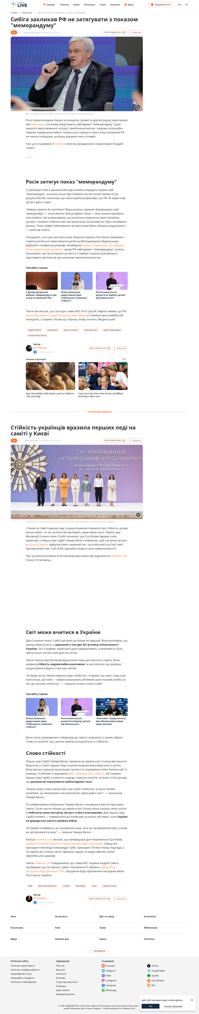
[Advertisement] (75, 166)
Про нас (60, 965)
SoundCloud (157, 980)
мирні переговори (112, 330)
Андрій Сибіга (34, 330)
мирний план (90, 330)
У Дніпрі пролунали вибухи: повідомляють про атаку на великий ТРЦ (41, 295)
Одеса (103, 938)
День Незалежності (48, 886)
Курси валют (63, 990)
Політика (149, 938)
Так (150, 1006)
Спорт (103, 4)
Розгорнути (99, 951)
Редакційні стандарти (22, 977)
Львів (103, 927)
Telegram (111, 970)
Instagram (111, 980)
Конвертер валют (65, 994)
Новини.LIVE (119, 556)
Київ (30, 886)
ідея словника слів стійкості (87, 773)
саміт (94, 886)
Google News (158, 970)
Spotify (155, 975)
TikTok (154, 965)
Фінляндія (80, 886)
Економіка (89, 4)
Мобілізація (150, 927)
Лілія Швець (40, 898)
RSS (153, 985)
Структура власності (67, 981)
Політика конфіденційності (25, 969)
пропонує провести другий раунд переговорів (56, 315)
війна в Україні (71, 330)
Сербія (66, 886)
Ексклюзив (17, 927)
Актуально (61, 916)
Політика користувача (23, 965)
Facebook (111, 985)
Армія (76, 4)
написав (60, 144)
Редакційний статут (21, 973)
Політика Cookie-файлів (23, 981)
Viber (108, 975)
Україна (51, 4)
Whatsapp (111, 990)
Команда (61, 986)
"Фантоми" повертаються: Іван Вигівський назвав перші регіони (111, 721)
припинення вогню (37, 335)
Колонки (115, 4)
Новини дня (27, 13)
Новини (64, 4)
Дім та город (107, 916)
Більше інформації (173, 1006)
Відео (131, 4)
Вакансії (60, 969)
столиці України (38, 544)
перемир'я (38, 124)
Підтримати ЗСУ (163, 4)
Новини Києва (109, 886)
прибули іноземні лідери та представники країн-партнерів (64, 843)
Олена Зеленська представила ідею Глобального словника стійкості (74, 296)
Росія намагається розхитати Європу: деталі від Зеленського (110, 295)
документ (56, 249)
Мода (14, 938)
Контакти (61, 973)
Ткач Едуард (40, 347)
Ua (179, 4)
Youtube (110, 965)
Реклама (60, 977)
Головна (14, 13)
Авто (13, 916)
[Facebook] (35, 352)
